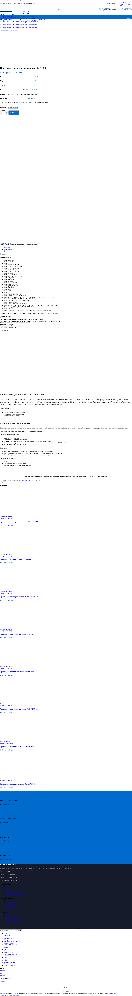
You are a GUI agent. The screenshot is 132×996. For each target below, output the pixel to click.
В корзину (13, 112)
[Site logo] (12, 15)
